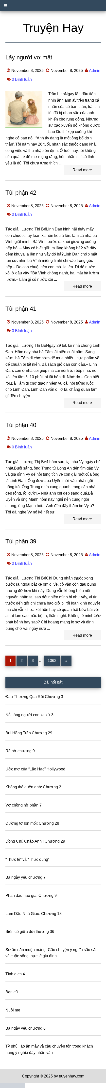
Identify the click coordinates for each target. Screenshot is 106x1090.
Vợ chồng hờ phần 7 (23, 805)
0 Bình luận (22, 79)
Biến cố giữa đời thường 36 (29, 931)
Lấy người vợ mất (28, 57)
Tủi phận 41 (20, 308)
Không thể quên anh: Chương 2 (33, 787)
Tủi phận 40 (20, 425)
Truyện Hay (53, 27)
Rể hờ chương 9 (20, 751)
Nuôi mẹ (12, 1010)
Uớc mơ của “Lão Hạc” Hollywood (35, 769)
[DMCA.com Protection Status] (12, 1087)
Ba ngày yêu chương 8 (25, 1028)
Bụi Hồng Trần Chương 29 (28, 733)
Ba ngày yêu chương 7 (25, 877)
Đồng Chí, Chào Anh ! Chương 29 (35, 841)
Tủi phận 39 (20, 541)
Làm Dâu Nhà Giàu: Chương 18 (33, 914)
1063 (52, 660)
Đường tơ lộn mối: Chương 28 (32, 823)
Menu (53, 5)
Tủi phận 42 (20, 192)
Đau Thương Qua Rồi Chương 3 (34, 697)
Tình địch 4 (15, 974)
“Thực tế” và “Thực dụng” (27, 859)
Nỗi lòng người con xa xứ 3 (29, 715)
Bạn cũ (11, 992)
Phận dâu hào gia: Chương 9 (31, 895)
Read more (82, 170)
